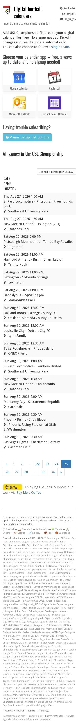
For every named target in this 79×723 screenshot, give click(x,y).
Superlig (7, 674)
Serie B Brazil (45, 660)
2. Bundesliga (51, 538)
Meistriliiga (64, 621)
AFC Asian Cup (68, 538)
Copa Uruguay (10, 576)
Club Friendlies (36, 566)
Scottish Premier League (31, 653)
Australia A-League (13, 548)
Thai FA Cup (42, 677)
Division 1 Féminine (30, 583)
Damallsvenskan (27, 580)
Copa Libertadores (36, 573)
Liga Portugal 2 (29, 621)
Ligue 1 (43, 621)
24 (56, 464)
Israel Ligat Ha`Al (56, 607)
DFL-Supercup (10, 583)
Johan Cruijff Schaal (25, 611)
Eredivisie (48, 590)
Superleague (61, 670)
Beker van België (41, 548)
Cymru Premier (58, 576)
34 (53, 472)
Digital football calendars (28, 12)
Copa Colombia (56, 569)
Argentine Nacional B (14, 545)
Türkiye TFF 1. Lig (55, 681)
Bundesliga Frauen (40, 552)
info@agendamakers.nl (38, 719)
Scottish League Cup (31, 649)
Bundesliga (22, 552)
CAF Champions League (16, 555)
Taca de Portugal (25, 677)
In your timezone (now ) (57, 172)
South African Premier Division (39, 663)
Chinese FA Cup (38, 562)
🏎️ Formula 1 (25, 529)
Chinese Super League (14, 566)
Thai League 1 (58, 677)
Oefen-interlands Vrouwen (37, 632)
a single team (59, 47)
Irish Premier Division (33, 607)
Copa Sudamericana (59, 573)
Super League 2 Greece (63, 667)
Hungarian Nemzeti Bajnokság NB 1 (21, 604)
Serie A (58, 656)
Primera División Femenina (24, 642)
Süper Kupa (43, 667)
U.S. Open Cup (19, 684)
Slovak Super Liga (63, 660)
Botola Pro (8, 552)
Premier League (30, 635)
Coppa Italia (26, 576)
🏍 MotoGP (42, 529)
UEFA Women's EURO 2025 (29, 691)
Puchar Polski (47, 642)
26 (7, 472)
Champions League (13, 559)
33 (43, 472)
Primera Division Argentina (36, 639)
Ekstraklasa (68, 586)
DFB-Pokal (65, 580)
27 (17, 472)
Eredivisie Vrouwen (65, 590)
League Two (58, 614)
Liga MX (66, 618)
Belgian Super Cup (62, 548)
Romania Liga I (12, 646)
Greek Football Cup (56, 600)
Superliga (19, 674)
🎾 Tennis (56, 529)
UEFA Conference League (42, 684)
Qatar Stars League (66, 642)
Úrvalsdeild (38, 695)
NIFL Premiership (53, 625)
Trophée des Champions (16, 681)
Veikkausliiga (45, 698)
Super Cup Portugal (24, 667)
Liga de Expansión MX (48, 618)
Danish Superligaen (48, 580)
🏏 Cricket (19, 532)
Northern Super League (15, 628)
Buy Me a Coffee (29, 492)
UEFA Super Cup (56, 688)
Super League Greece (15, 670)
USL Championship (56, 695)
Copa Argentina (37, 569)
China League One (34, 559)
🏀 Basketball (62, 532)
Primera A (61, 635)
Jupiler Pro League (47, 611)
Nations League (33, 625)
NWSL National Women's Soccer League (50, 628)
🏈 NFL (47, 532)
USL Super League (27, 698)
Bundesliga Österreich (63, 552)
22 (38, 464)
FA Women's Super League (18, 597)
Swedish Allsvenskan (59, 674)
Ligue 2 (53, 621)
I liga (45, 604)
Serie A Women (19, 660)
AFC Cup (35, 541)
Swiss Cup (8, 677)
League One (43, 614)
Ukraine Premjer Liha (56, 691)
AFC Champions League (16, 541)
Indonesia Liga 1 (11, 607)
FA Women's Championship (61, 593)
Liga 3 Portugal (26, 618)
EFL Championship (22, 586)
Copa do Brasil (16, 573)
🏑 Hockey (34, 532)
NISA (66, 625)
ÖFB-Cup (58, 632)
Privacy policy (35, 716)
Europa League (12, 593)
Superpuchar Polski (36, 674)
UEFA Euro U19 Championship (30, 688)
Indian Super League (60, 604)
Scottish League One (54, 649)
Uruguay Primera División (16, 695)
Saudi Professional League (36, 646)
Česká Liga (66, 555)
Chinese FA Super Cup (59, 562)
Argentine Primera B (37, 545)
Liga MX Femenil (11, 621)
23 (47, 464)
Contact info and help (14, 716)
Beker (28, 548)
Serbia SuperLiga (44, 656)
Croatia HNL (41, 576)
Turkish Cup (37, 681)
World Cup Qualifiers (42, 705)
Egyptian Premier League (47, 586)
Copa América (19, 569)
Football (70, 14)
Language (69, 19)
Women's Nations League (38, 701)
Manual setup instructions (28, 137)
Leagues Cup (10, 618)
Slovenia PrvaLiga (12, 663)
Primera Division (11, 639)
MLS (5, 625)
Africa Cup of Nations (53, 541)
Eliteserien (8, 590)
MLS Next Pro (16, 625)
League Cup (29, 614)
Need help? (69, 8)
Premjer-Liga (47, 635)
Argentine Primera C (60, 545)
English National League (28, 590)
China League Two (56, 559)
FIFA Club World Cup (45, 597)
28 (26, 472)
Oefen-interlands (12, 632)
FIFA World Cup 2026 (33, 600)
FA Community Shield (33, 593)
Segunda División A (22, 656)
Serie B (32, 660)
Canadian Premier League (44, 555)
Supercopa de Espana (40, 670)
